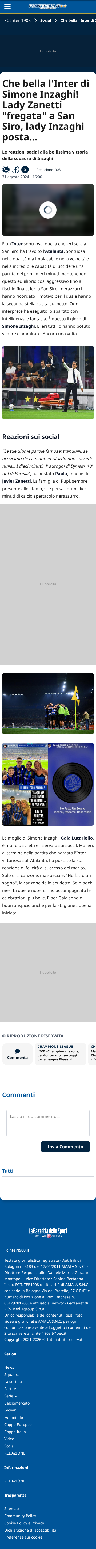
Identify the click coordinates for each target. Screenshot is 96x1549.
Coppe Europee (18, 1424)
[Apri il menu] (7, 6)
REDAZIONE (14, 1453)
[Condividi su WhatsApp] (6, 169)
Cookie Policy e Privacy (24, 1522)
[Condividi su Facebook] (15, 169)
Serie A (10, 1395)
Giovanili (12, 1410)
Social (45, 20)
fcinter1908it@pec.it (48, 1333)
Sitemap (11, 1508)
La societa (13, 1381)
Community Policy (20, 1515)
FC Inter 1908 (17, 20)
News (9, 1367)
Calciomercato (17, 1403)
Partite (10, 1388)
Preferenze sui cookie (23, 1537)
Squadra (11, 1374)
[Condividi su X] (25, 169)
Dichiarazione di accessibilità (30, 1530)
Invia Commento (65, 1147)
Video (9, 1438)
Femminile (13, 1417)
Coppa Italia (15, 1431)
